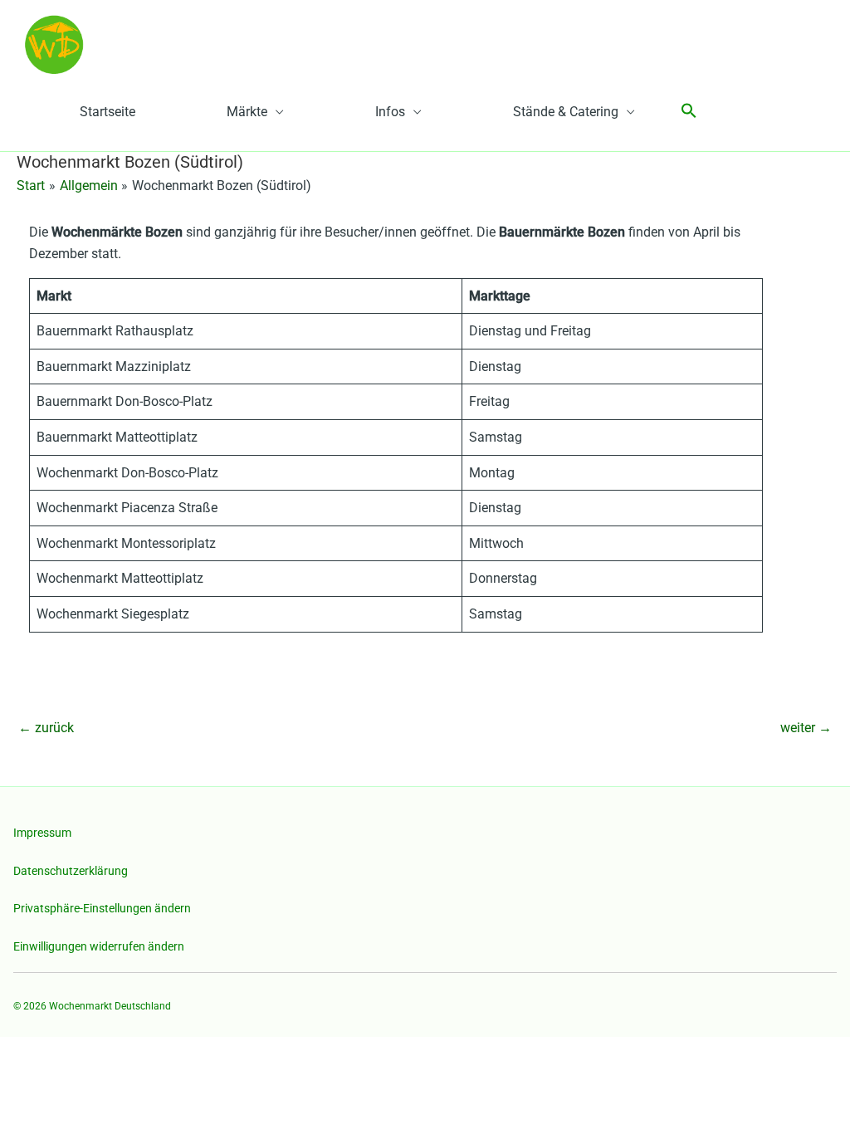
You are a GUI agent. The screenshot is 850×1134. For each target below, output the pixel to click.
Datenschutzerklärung (70, 870)
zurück (46, 728)
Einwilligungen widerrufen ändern (98, 946)
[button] (689, 111)
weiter (806, 728)
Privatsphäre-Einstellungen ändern (102, 908)
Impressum (42, 832)
